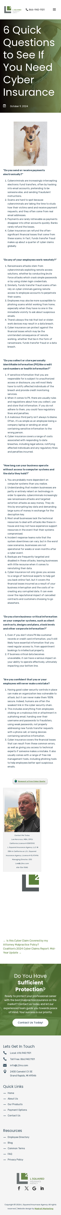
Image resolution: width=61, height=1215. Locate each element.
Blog (10, 1142)
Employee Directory (18, 1137)
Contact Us (14, 1115)
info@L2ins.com (19, 1065)
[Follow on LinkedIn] (42, 1188)
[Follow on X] (26, 1188)
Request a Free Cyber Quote (31, 781)
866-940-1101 (35, 9)
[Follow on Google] (34, 1188)
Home (11, 1093)
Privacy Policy (15, 1159)
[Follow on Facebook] (19, 1188)
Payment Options (17, 1110)
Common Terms (16, 1148)
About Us (13, 1098)
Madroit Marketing (44, 1208)
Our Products (15, 1104)
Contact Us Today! (30, 1022)
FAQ (10, 1154)
